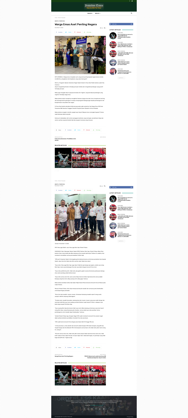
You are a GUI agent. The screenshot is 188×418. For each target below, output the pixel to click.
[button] (131, 13)
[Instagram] (88, 409)
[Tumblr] (99, 409)
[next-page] (58, 170)
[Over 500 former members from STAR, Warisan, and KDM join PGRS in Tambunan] (80, 158)
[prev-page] (56, 170)
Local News (63, 160)
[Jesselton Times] (94, 7)
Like (131, 24)
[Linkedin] (92, 409)
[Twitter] (132, 1)
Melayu (97, 13)
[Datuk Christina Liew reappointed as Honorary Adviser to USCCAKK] (113, 71)
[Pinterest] (96, 409)
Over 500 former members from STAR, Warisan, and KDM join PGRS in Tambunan (80, 165)
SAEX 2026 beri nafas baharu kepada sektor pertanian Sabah (124, 63)
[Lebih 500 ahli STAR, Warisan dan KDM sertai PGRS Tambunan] (97, 158)
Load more (121, 77)
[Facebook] (130, 1)
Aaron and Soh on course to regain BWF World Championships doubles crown (63, 164)
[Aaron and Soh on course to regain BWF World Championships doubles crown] (63, 158)
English (89, 13)
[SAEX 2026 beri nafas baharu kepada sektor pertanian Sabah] (113, 62)
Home (56, 17)
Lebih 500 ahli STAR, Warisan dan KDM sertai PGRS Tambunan (97, 165)
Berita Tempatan (61, 17)
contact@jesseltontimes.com (96, 405)
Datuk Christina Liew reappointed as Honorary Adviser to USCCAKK (124, 72)
